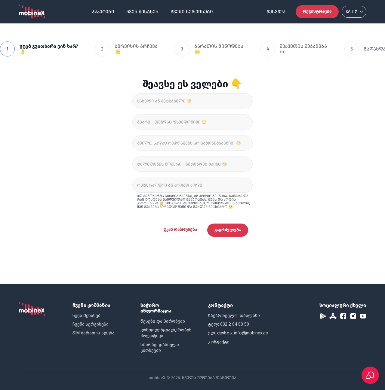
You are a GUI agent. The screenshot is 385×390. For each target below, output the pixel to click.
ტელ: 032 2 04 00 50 (228, 324)
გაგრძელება (227, 230)
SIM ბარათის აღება (93, 333)
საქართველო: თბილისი (234, 315)
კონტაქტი (218, 342)
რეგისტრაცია (317, 11)
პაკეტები (103, 11)
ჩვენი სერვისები (192, 11)
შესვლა (275, 11)
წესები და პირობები (162, 321)
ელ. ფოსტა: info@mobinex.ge (238, 333)
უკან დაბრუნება (180, 229)
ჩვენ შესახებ (142, 11)
